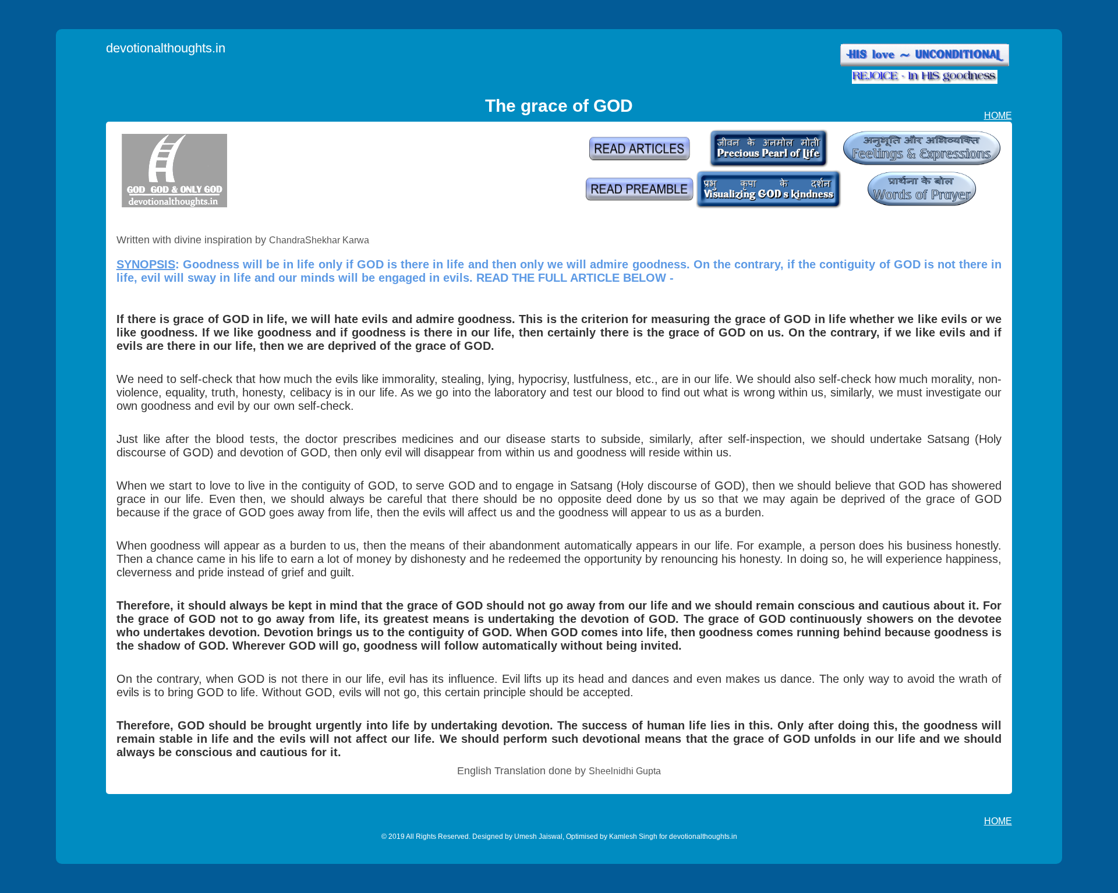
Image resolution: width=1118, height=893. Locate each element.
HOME (998, 116)
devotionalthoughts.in (165, 48)
